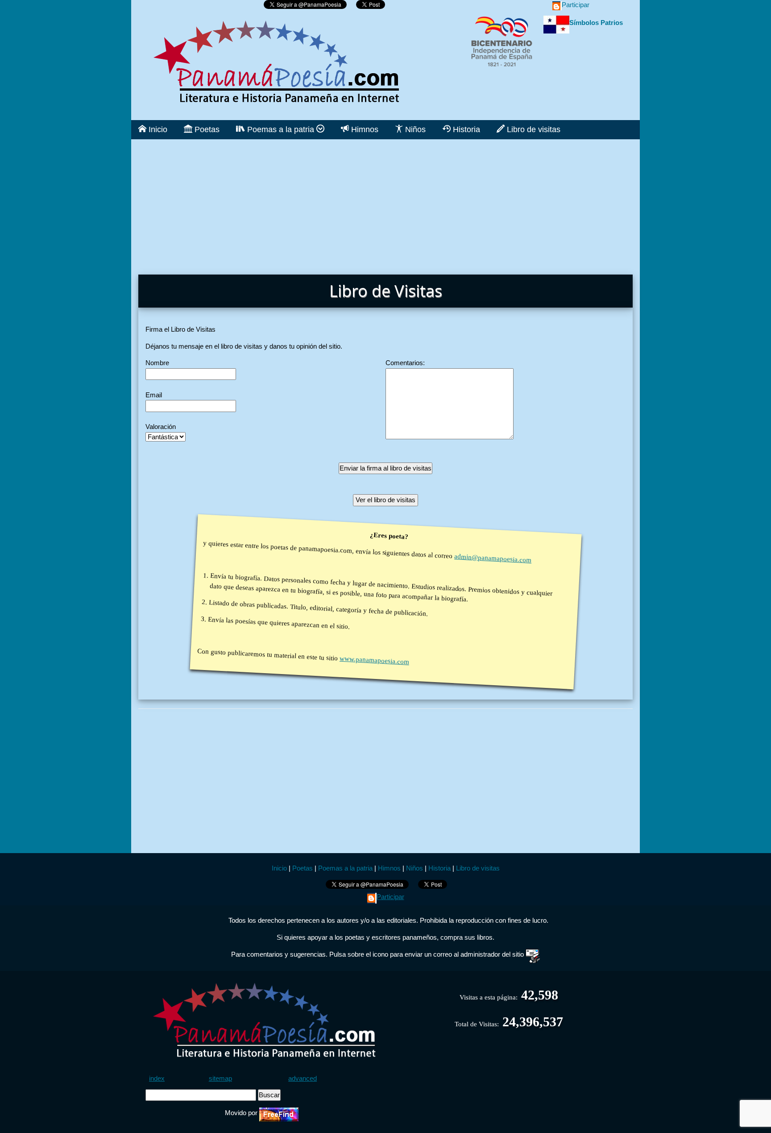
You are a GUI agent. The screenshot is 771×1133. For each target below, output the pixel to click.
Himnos (363, 129)
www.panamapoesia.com (374, 660)
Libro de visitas (532, 129)
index (157, 1078)
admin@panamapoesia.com (493, 557)
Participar (575, 4)
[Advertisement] (385, 201)
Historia (465, 129)
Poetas (206, 129)
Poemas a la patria (280, 129)
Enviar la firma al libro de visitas (385, 468)
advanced (302, 1078)
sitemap (220, 1078)
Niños (414, 129)
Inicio (156, 129)
